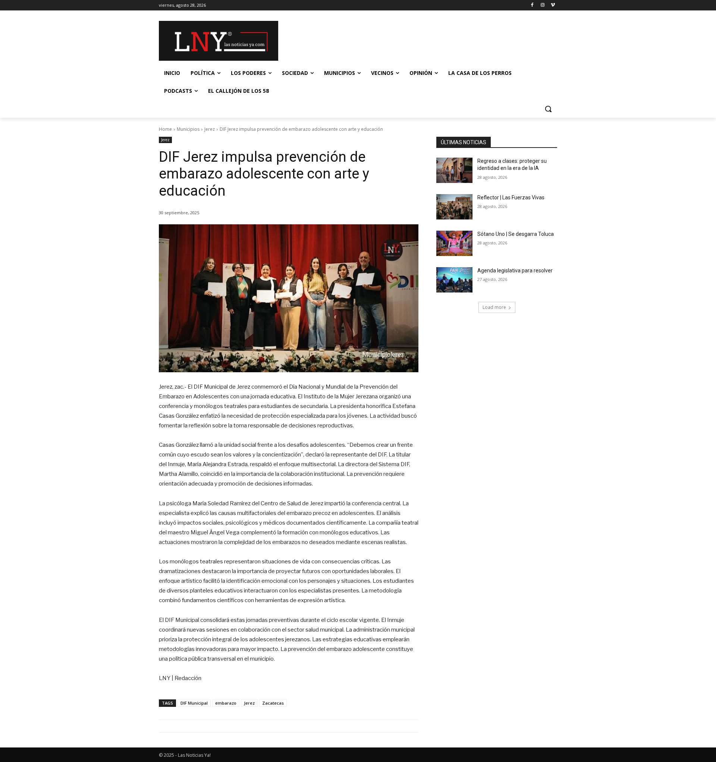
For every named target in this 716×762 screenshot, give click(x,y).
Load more (494, 307)
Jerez (209, 129)
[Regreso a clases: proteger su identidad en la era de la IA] (454, 170)
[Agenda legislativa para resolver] (454, 280)
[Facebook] (532, 5)
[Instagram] (542, 5)
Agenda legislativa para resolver (515, 271)
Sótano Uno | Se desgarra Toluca (515, 234)
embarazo (225, 703)
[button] (548, 109)
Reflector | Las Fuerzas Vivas (510, 197)
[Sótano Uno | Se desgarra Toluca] (454, 243)
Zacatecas (273, 703)
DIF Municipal (194, 703)
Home (165, 129)
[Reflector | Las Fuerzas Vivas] (454, 206)
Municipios (188, 129)
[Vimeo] (553, 5)
